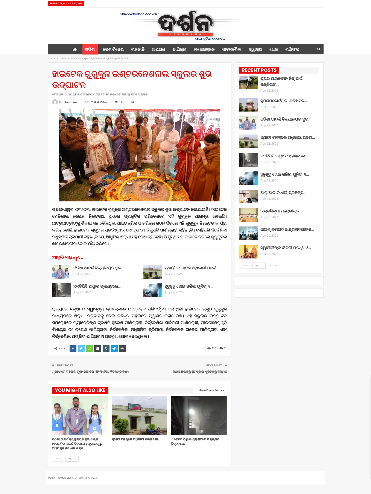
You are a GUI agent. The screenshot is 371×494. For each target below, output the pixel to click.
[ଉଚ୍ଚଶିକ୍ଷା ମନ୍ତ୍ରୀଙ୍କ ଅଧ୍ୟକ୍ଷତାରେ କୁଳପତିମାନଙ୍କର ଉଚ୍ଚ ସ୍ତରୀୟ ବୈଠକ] (248, 215)
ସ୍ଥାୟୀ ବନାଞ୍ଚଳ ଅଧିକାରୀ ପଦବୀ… (192, 268)
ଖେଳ (273, 49)
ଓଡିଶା (90, 49)
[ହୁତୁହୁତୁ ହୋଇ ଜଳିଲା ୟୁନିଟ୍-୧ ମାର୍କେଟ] (152, 290)
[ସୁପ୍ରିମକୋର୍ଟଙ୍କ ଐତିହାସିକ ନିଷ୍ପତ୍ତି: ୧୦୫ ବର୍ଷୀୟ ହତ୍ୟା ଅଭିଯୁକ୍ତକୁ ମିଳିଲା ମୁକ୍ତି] (248, 105)
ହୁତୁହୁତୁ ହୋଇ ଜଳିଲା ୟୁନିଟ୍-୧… (189, 286)
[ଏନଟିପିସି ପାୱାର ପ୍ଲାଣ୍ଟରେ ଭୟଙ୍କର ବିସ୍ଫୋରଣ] (61, 290)
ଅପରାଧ (158, 49)
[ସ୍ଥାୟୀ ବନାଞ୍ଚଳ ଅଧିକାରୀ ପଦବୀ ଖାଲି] (152, 272)
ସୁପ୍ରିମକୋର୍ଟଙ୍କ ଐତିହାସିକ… (283, 101)
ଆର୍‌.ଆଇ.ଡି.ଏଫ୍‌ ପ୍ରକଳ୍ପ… (283, 192)
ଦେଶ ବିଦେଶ (113, 49)
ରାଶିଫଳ (292, 49)
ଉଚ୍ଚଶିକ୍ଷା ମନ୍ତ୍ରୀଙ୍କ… (281, 211)
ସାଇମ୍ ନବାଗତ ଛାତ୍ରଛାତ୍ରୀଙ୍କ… (287, 229)
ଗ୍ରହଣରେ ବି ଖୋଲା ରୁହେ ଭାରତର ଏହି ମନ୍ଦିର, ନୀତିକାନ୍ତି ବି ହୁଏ (90, 371)
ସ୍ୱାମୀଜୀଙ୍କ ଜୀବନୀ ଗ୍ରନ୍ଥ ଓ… (285, 248)
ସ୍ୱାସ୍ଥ (255, 49)
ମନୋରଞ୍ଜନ (204, 49)
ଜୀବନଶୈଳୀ (231, 49)
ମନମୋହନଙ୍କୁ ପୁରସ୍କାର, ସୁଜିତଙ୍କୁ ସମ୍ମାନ (200, 371)
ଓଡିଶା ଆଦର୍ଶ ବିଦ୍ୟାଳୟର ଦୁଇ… (98, 268)
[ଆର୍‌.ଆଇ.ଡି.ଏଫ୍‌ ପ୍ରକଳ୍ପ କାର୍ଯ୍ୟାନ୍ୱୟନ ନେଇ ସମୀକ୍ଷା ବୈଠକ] (248, 196)
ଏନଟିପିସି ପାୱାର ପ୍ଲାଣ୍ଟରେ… (97, 286)
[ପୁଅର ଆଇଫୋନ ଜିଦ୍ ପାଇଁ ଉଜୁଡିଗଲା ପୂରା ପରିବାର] (248, 82)
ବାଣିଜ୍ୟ (180, 49)
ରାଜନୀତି (137, 49)
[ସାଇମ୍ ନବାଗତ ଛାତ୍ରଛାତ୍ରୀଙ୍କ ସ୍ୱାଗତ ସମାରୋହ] (248, 233)
